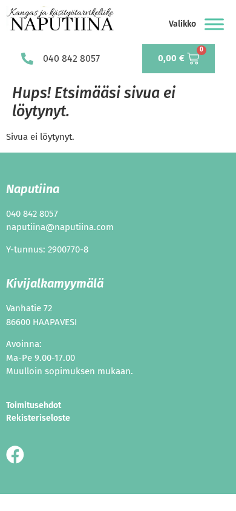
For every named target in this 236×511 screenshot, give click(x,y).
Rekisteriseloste (38, 418)
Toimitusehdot (33, 405)
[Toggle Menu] (214, 24)
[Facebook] (15, 455)
